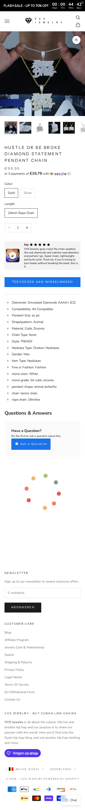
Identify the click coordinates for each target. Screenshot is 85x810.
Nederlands (61, 769)
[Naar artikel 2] (25, 127)
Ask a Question (33, 444)
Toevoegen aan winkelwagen (42, 282)
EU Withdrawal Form (20, 692)
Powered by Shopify (61, 778)
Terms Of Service (17, 684)
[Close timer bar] (82, 2)
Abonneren (23, 607)
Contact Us (12, 699)
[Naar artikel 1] (11, 127)
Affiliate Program (17, 640)
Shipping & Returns (18, 662)
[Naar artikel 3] (40, 127)
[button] (42, 174)
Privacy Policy (14, 670)
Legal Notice (13, 677)
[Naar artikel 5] (69, 127)
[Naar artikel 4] (54, 127)
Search (9, 655)
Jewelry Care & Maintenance (24, 647)
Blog (8, 632)
